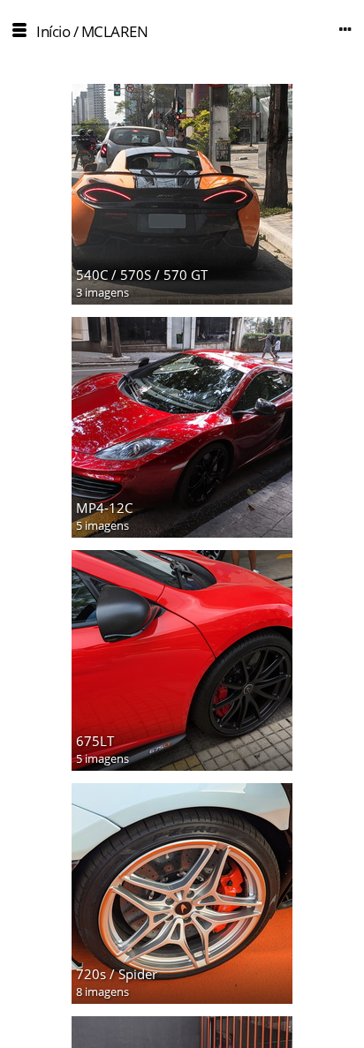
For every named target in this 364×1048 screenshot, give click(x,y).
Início (53, 31)
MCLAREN (114, 31)
